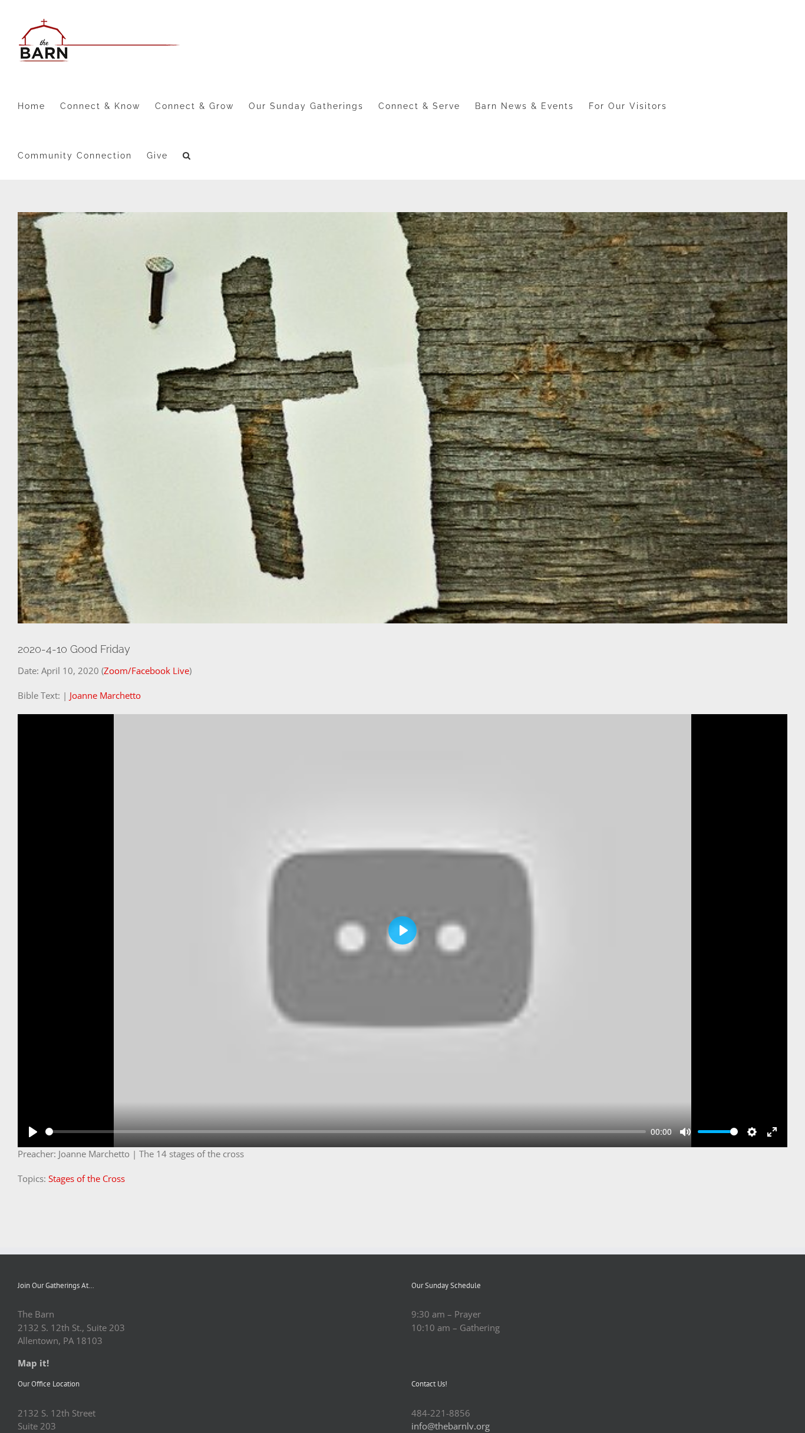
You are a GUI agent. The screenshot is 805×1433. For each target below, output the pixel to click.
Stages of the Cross (86, 1178)
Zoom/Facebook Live (146, 670)
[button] (187, 155)
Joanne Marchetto (105, 695)
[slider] (345, 1131)
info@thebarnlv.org (450, 1426)
